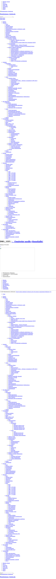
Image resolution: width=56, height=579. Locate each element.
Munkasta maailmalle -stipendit (15, 88)
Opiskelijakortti (11, 100)
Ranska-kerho (14, 58)
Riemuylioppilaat (9, 193)
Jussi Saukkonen (11, 190)
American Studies (15, 48)
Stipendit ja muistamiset (13, 202)
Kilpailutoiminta (11, 43)
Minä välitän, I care (9, 123)
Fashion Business (14, 49)
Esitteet (7, 117)
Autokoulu (10, 97)
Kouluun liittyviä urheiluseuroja (15, 198)
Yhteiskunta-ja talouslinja (10, 222)
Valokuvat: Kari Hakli (10, 207)
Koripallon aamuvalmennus (20, 435)
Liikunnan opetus (12, 131)
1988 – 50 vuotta (12, 177)
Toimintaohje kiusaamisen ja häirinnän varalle (15, 29)
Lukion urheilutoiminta (16, 148)
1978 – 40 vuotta (12, 176)
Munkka (4, 22)
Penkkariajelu (8, 186)
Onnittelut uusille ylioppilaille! (27, 241)
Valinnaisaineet (14, 65)
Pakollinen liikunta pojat (19, 425)
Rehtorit (7, 187)
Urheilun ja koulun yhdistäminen (15, 144)
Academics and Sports (16, 145)
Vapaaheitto (10, 206)
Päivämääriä (5, 224)
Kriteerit (10, 218)
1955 (9, 171)
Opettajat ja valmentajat (13, 143)
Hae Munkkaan (6, 101)
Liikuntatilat (10, 137)
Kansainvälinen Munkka (10, 37)
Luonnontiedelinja (12, 91)
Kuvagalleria (11, 213)
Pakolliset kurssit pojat (18, 432)
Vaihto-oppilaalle (14, 84)
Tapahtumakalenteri (15, 133)
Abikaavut (7, 166)
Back (6, 298)
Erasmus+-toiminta (12, 38)
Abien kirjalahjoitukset (10, 160)
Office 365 (5, 5)
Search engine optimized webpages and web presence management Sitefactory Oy (33, 291)
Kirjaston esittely (9, 154)
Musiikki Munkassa (12, 182)
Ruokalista (7, 32)
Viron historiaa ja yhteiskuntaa (17, 54)
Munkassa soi (11, 184)
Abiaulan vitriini (8, 164)
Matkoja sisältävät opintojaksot (14, 47)
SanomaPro (5, 6)
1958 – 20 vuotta (12, 172)
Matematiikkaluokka (12, 74)
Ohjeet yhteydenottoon (10, 230)
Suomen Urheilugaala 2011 (14, 214)
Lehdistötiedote (11, 211)
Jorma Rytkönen (11, 191)
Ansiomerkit (11, 220)
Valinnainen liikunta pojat (19, 428)
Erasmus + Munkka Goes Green (18, 40)
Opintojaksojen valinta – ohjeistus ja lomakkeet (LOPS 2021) (24, 80)
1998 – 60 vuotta (12, 179)
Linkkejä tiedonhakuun (10, 159)
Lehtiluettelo (8, 158)
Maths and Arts (14, 41)
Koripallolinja (11, 90)
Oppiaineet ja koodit (12, 73)
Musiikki (7, 181)
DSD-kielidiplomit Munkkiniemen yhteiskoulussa (19, 96)
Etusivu (4, 21)
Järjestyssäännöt (8, 27)
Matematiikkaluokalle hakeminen (15, 105)
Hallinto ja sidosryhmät (10, 36)
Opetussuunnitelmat (12, 75)
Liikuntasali (13, 138)
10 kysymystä (8, 121)
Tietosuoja (7, 25)
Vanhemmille (5, 229)
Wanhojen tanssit (9, 208)
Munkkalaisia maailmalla (13, 185)
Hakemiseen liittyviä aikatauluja (15, 107)
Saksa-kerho (13, 59)
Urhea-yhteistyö (11, 106)
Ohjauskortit (13, 81)
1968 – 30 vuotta (12, 175)
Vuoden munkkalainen (10, 217)
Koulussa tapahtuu (9, 120)
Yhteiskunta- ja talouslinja (16, 56)
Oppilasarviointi (11, 72)
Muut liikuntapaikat (15, 142)
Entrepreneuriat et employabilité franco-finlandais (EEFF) (23, 42)
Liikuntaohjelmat (12, 126)
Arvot (6, 24)
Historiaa (5, 163)
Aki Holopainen (11, 192)
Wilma (4, 7)
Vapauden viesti (8, 216)
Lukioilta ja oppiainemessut (14, 115)
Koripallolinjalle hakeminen (14, 111)
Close (4, 294)
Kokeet (9, 68)
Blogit (4, 9)
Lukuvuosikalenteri (9, 227)
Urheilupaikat (11, 200)
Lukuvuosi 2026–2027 (10, 228)
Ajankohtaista (8, 225)
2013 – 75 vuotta (12, 180)
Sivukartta (5, 4)
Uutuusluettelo (8, 156)
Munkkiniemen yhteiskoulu (7, 14)
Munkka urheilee (9, 125)
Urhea (9, 204)
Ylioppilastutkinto (12, 95)
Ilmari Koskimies (12, 188)
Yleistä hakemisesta (12, 104)
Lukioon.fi (10, 116)
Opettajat (7, 34)
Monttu (12, 139)
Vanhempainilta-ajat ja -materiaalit (12, 233)
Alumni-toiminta (9, 168)
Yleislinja (10, 94)
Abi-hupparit (8, 165)
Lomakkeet (10, 70)
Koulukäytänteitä (9, 26)
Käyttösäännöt (8, 155)
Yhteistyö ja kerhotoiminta (14, 57)
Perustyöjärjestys (14, 79)
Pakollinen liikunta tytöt (19, 426)
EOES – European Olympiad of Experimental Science (22, 46)
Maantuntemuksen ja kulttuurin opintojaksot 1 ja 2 (22, 51)
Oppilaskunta (8, 152)
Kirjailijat (7, 169)
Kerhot (6, 150)
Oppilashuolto (8, 30)
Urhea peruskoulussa (15, 147)
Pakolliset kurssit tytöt (18, 434)
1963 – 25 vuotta (12, 174)
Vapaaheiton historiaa (12, 212)
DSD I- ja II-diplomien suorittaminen (19, 61)
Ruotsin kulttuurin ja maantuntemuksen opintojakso (22, 52)
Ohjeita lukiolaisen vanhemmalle (12, 231)
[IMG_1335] (17, 270)
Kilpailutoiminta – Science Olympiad (19, 45)
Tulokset (13, 136)
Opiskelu (5, 62)
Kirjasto (4, 153)
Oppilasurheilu (11, 132)
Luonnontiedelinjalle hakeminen (15, 112)
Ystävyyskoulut (8, 223)
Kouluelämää (5, 118)
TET (12, 67)
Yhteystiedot (8, 35)
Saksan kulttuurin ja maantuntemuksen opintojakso (22, 53)
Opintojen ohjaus (12, 64)
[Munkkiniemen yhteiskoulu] (6, 574)
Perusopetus (8, 63)
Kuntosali (13, 140)
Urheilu (7, 196)
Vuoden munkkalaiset (13, 219)
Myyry (4, 2)
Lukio (6, 77)
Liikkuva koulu (11, 129)
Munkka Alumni (6, 1)
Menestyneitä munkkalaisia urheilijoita (16, 201)
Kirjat (6, 170)
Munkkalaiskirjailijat (9, 161)
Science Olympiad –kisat (10, 195)
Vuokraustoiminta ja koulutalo (11, 31)
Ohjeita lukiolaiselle (15, 83)
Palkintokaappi (11, 203)
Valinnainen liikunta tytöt (19, 429)
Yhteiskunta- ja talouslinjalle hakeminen (16, 113)
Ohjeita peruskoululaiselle (13, 69)
